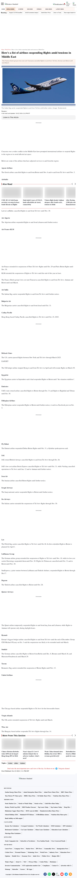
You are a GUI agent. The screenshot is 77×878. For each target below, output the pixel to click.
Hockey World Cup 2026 (12, 807)
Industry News (54, 852)
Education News (65, 852)
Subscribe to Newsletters (27, 841)
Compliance (46, 865)
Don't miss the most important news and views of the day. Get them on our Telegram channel (38, 768)
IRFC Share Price (66, 792)
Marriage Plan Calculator (13, 833)
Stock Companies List (11, 841)
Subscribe (15, 869)
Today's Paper (9, 862)
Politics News (46, 856)
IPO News (39, 849)
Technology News (33, 852)
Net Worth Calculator (42, 826)
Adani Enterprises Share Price (32, 792)
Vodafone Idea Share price (59, 815)
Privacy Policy (33, 862)
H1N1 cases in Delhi (32, 811)
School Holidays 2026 (11, 815)
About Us (18, 862)
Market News (30, 849)
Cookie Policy (44, 862)
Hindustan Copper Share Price (14, 811)
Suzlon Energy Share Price (13, 792)
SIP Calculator (67, 826)
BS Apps (29, 869)
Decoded (30, 9)
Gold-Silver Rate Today (52, 803)
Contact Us (55, 865)
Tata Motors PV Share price (13, 796)
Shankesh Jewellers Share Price (49, 811)
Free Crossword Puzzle (58, 841)
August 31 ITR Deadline (15, 12)
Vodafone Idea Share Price (61, 796)
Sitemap (7, 869)
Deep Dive (67, 807)
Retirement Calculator (12, 830)
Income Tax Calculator (12, 826)
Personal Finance (20, 852)
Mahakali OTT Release (27, 815)
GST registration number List (31, 865)
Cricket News (9, 852)
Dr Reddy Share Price (44, 796)
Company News (19, 849)
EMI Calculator (56, 826)
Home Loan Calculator (42, 830)
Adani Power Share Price (51, 792)
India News (48, 9)
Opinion (39, 9)
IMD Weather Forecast (29, 807)
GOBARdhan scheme (42, 815)
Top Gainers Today (56, 807)
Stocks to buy (38, 803)
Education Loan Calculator (60, 830)
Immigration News (62, 849)
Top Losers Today (43, 807)
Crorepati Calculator (27, 826)
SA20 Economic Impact (31, 12)
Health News (16, 856)
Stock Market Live (10, 803)
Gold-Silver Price (46, 12)
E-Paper (20, 9)
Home (3, 9)
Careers (22, 869)
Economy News (26, 856)
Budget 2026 (55, 856)
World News (10, 9)
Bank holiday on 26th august (13, 818)
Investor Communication (12, 865)
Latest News (60, 9)
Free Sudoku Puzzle (43, 841)
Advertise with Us (66, 865)
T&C (25, 862)
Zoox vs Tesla (57, 12)
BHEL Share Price (29, 796)
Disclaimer (53, 862)
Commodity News (49, 849)
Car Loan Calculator (27, 830)
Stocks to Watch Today (25, 803)
